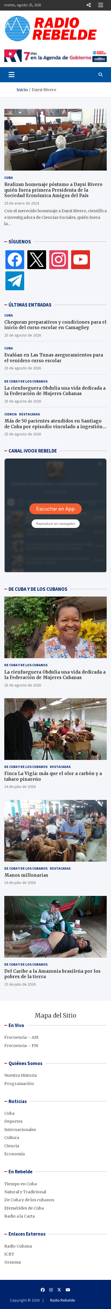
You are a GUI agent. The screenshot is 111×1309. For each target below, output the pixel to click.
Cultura (11, 1137)
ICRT (9, 1254)
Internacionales (20, 1129)
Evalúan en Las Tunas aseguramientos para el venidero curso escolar (53, 357)
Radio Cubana (18, 1246)
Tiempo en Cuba (20, 1183)
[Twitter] (36, 259)
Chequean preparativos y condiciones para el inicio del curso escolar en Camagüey (55, 325)
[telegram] (14, 280)
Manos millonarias (26, 875)
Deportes (13, 1121)
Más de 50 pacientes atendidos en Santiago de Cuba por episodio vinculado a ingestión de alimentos (53, 426)
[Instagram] (58, 259)
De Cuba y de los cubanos (26, 381)
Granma (12, 1262)
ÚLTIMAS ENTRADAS (30, 305)
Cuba (8, 177)
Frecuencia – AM (21, 1037)
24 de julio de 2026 (20, 786)
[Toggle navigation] (11, 74)
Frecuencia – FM (21, 1045)
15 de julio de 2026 (20, 984)
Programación (19, 1083)
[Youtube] (68, 1290)
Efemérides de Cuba (24, 1208)
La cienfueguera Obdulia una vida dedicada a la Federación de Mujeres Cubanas (55, 391)
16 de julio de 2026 (20, 882)
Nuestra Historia (20, 1075)
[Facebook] (14, 259)
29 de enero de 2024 (21, 203)
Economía (14, 1153)
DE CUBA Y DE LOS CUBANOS (38, 589)
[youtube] (80, 259)
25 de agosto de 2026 (22, 335)
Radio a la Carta (19, 1216)
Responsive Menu (88, 5)
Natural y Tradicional (25, 1191)
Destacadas (29, 414)
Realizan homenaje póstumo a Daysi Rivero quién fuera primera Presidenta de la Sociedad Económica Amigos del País (53, 190)
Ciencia (10, 414)
